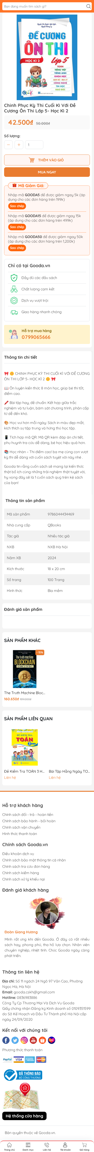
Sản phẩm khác (22, 640)
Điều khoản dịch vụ (18, 853)
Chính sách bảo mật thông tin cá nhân (34, 860)
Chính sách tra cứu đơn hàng (26, 866)
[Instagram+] (24, 1040)
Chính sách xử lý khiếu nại (23, 879)
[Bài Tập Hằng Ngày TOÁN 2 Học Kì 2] (69, 747)
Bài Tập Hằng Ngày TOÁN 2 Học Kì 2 (69, 771)
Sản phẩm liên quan (28, 718)
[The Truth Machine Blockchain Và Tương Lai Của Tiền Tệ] (24, 669)
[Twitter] (15, 1040)
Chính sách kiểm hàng (20, 872)
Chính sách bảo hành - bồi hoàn (28, 821)
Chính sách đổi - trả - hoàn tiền (27, 814)
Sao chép (17, 206)
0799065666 (36, 337)
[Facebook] (6, 1040)
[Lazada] (51, 1040)
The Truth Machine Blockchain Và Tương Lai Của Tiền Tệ (24, 693)
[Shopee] (42, 1040)
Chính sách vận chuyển (21, 827)
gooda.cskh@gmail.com (34, 992)
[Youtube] (33, 1040)
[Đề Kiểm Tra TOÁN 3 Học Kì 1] (24, 747)
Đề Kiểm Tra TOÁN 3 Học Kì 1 (24, 771)
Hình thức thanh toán (19, 833)
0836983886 (27, 997)
